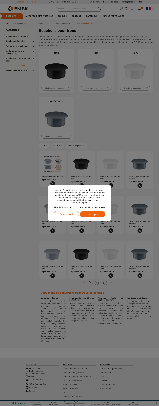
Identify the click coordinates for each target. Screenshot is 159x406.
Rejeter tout (66, 214)
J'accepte (92, 214)
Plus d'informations (63, 207)
